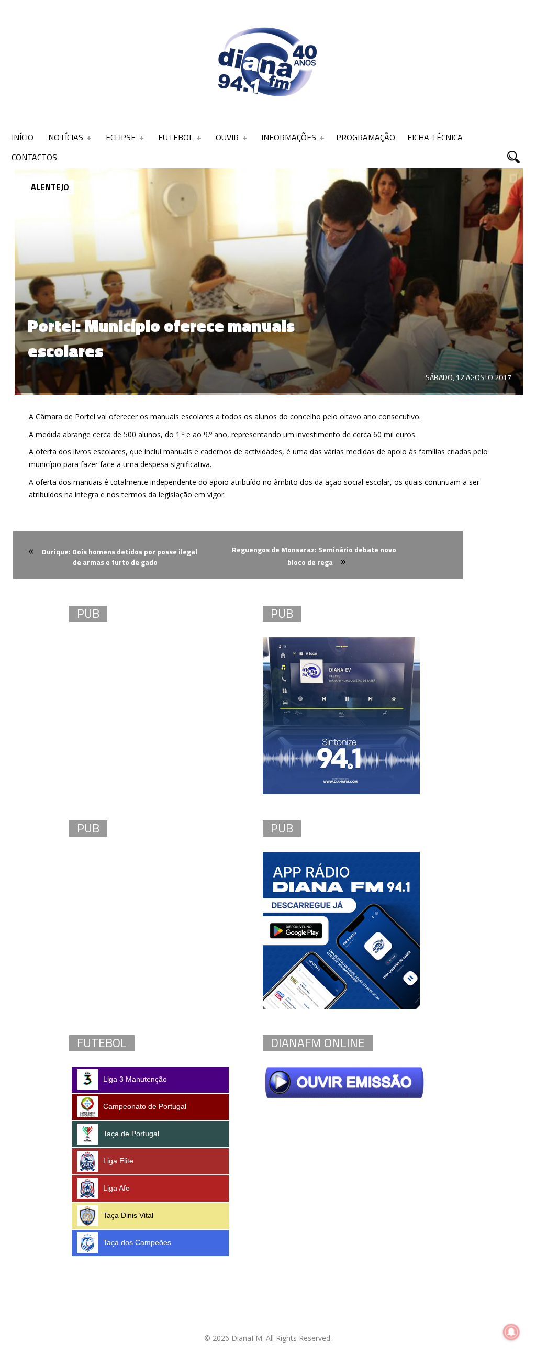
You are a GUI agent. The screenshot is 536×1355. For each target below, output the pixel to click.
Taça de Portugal (131, 1133)
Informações (288, 137)
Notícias (65, 137)
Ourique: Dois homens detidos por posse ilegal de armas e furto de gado (119, 557)
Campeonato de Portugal (144, 1106)
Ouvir (227, 137)
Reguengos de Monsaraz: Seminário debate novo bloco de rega (314, 556)
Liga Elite (118, 1161)
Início (23, 137)
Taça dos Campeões (137, 1242)
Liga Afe (116, 1188)
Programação (365, 137)
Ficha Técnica (435, 137)
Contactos (34, 157)
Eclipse (121, 137)
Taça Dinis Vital (128, 1215)
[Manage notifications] (511, 1332)
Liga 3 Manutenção (135, 1079)
